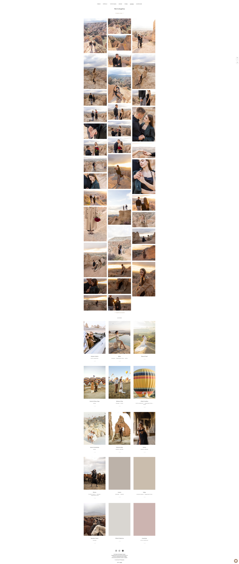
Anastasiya (144, 538)
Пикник (122, 494)
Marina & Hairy (119, 447)
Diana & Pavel (144, 356)
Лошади (113, 358)
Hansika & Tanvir (94, 538)
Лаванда (117, 494)
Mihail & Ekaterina (119, 538)
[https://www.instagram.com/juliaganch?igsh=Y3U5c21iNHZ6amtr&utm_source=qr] (116, 551)
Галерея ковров (91, 494)
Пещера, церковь (119, 449)
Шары (126, 358)
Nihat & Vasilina (144, 401)
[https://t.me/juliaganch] (123, 551)
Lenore (119, 492)
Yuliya (144, 492)
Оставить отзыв (119, 13)
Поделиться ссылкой (120, 312)
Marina (144, 447)
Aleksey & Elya (119, 401)
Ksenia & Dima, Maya (94, 401)
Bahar (119, 356)
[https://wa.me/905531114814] (119, 551)
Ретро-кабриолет (95, 358)
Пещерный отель (120, 358)
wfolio (121, 562)
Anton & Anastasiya (94, 447)
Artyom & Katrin (94, 356)
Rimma (94, 492)
